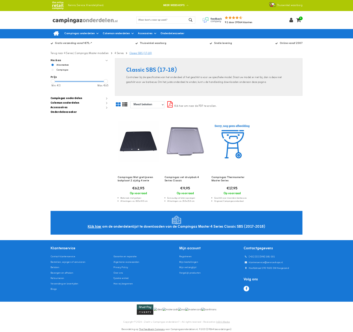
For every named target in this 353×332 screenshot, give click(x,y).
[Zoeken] (190, 20)
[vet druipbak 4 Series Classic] (185, 141)
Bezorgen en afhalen (62, 273)
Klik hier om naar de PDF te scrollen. (195, 106)
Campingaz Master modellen (92, 53)
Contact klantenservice (63, 257)
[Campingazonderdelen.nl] (58, 5)
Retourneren (57, 278)
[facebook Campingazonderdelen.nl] (246, 288)
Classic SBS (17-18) (140, 53)
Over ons (118, 273)
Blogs (54, 289)
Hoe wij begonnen (123, 284)
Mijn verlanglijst (187, 267)
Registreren (185, 257)
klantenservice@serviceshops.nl (266, 262)
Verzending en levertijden (64, 284)
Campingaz (62, 70)
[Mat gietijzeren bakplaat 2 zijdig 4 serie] (138, 141)
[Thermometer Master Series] (232, 141)
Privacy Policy (120, 267)
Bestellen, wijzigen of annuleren (68, 262)
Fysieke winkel (121, 278)
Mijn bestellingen (188, 262)
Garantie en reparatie (125, 257)
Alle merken (62, 65)
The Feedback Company (152, 329)
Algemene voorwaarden (126, 262)
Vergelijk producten (190, 273)
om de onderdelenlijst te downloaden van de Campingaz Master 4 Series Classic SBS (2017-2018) (176, 227)
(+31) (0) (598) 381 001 (261, 257)
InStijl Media (223, 322)
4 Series (119, 53)
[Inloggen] (291, 20)
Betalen (55, 267)
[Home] (56, 33)
